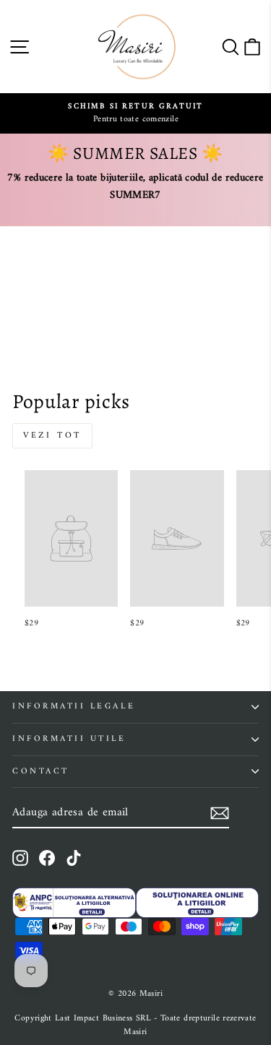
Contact (40, 771)
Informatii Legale (73, 706)
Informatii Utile (69, 739)
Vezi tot (52, 435)
